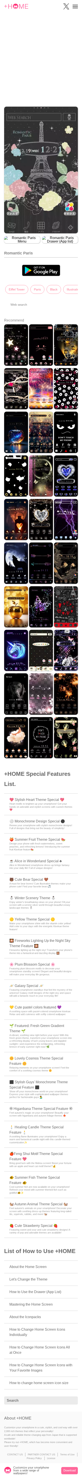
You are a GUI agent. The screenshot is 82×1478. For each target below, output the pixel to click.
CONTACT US (15, 1454)
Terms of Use (67, 1454)
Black (54, 289)
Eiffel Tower (17, 289)
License (51, 1458)
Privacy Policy (34, 1458)
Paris (37, 289)
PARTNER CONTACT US (41, 1454)
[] (72, 1400)
